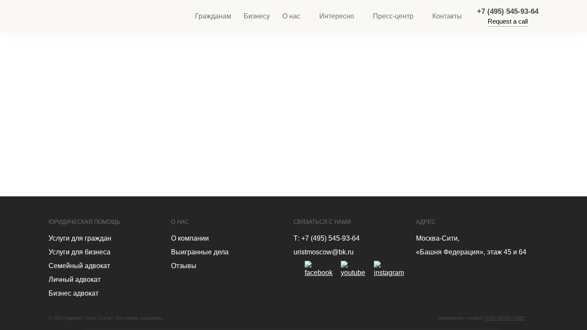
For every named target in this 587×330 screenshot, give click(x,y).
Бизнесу (257, 16)
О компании (190, 238)
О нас (291, 16)
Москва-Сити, (437, 238)
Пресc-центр (393, 16)
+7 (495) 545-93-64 (507, 11)
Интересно (336, 16)
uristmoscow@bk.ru (324, 252)
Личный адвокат (75, 279)
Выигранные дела (200, 252)
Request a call (508, 21)
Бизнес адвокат (73, 293)
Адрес (425, 222)
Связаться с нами (322, 222)
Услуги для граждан (80, 238)
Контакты (447, 16)
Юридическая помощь (84, 222)
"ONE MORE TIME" (505, 318)
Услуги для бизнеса (79, 252)
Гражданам (213, 16)
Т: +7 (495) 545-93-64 (327, 238)
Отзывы (183, 265)
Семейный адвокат (79, 265)
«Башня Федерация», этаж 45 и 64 (471, 252)
